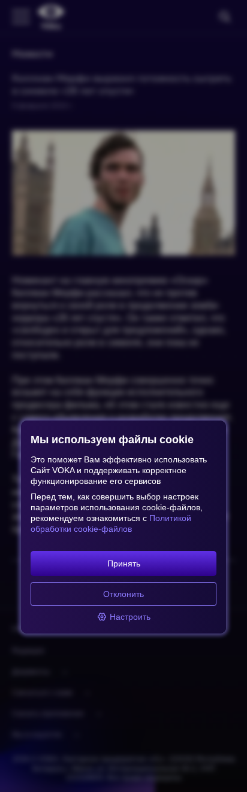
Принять (123, 563)
